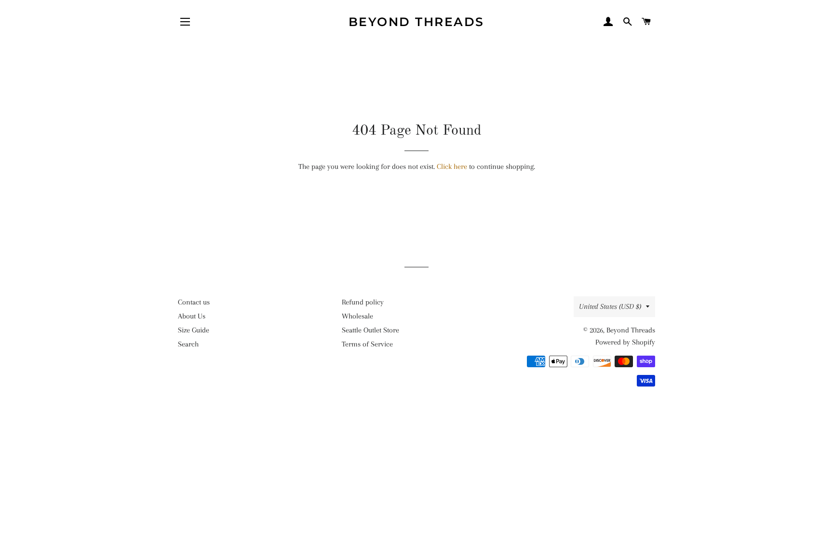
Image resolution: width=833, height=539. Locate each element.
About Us (191, 316)
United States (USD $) (610, 306)
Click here (452, 166)
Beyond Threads (416, 21)
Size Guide (193, 330)
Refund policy (363, 302)
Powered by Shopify (625, 342)
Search (188, 344)
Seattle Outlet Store (370, 330)
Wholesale (357, 316)
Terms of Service (367, 344)
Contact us (194, 302)
